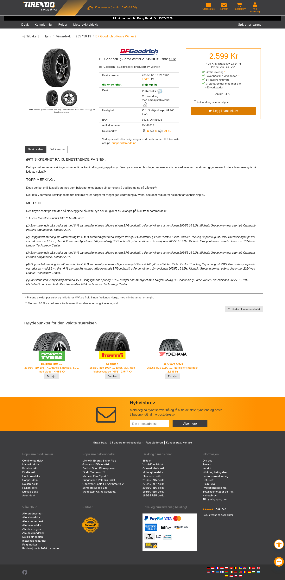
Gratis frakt (100, 442)
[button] (279, 544)
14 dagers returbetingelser (126, 442)
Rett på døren (154, 442)
